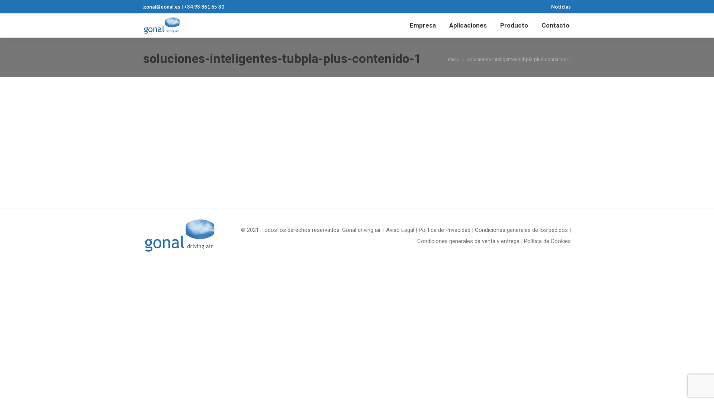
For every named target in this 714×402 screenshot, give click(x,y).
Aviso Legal (400, 230)
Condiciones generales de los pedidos (521, 230)
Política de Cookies (547, 241)
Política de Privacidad (444, 230)
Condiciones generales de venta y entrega (468, 241)
